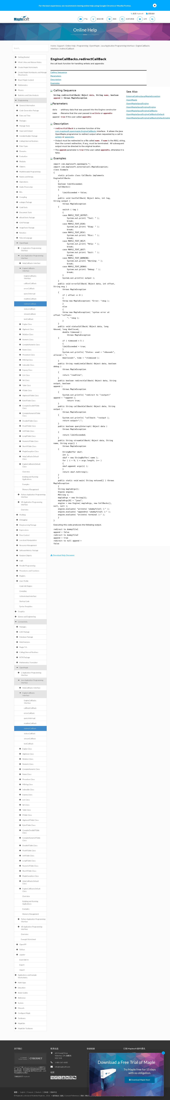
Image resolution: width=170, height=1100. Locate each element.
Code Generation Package (29, 110)
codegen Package (25, 202)
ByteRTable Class (28, 401)
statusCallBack (29, 309)
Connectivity (23, 622)
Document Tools (25, 212)
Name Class (26, 350)
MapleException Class (30, 451)
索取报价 (151, 14)
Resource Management (28, 545)
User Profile (23, 581)
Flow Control (24, 535)
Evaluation (23, 156)
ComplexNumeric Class (31, 344)
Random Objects (25, 555)
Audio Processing (25, 187)
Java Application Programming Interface (118, 45)
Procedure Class (28, 355)
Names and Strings (26, 177)
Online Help (70, 45)
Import (22, 970)
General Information (27, 105)
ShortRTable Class (29, 446)
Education (21, 988)
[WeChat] (74, 1077)
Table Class (26, 385)
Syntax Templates (25, 606)
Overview (26, 472)
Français (30, 1092)
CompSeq (23, 591)
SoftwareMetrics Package (28, 550)
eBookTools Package (27, 217)
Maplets (22, 576)
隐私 (62, 1096)
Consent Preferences (72, 1096)
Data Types (23, 146)
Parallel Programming (27, 566)
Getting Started (23, 57)
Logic (21, 561)
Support (60, 45)
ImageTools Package (26, 228)
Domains (22, 151)
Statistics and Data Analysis (28, 95)
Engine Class (27, 324)
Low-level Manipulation (28, 540)
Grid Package (24, 222)
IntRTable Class (28, 431)
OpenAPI (22, 944)
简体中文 (53, 1092)
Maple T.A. (23, 647)
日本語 (45, 1092)
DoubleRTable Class (29, 421)
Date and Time (24, 116)
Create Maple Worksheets (28, 67)
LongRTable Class (29, 436)
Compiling (23, 197)
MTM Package (24, 657)
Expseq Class (27, 370)
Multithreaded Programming (29, 172)
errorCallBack (29, 288)
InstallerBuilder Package (28, 136)
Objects (22, 166)
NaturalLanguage (25, 238)
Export (21, 965)
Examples (25, 484)
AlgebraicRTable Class (30, 395)
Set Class (25, 380)
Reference (22, 998)
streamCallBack (30, 314)
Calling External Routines (28, 141)
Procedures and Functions (29, 571)
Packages (22, 121)
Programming (23, 100)
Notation (22, 233)
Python (22, 949)
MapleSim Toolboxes (25, 1028)
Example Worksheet (28, 939)
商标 (82, 1096)
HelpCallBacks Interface (31, 263)
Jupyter (22, 955)
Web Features (24, 642)
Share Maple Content (26, 80)
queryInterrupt (29, 294)
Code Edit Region (25, 586)
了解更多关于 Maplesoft (22, 1076)
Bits (20, 192)
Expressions (24, 530)
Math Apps (22, 982)
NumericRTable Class (30, 441)
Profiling (22, 515)
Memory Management (30, 489)
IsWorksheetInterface (27, 596)
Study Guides (23, 993)
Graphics (21, 611)
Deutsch (38, 1092)
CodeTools (23, 207)
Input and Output (26, 131)
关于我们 (18, 1048)
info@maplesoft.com (62, 1067)
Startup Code (24, 601)
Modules (22, 161)
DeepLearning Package (27, 525)
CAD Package (24, 632)
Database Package (26, 637)
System (20, 1003)
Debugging (23, 520)
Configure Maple (24, 1013)
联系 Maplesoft (138, 14)
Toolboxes (22, 1018)
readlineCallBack (30, 299)
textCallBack (28, 319)
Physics (21, 90)
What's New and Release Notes (29, 62)
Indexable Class (28, 365)
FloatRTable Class (29, 426)
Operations (23, 182)
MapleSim (21, 1023)
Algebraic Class (28, 329)
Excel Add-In (24, 960)
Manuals (21, 1008)
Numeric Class (27, 339)
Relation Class (27, 334)
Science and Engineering (27, 617)
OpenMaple (23, 243)
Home (53, 45)
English (22, 1092)
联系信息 (54, 1048)
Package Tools (24, 126)
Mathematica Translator (28, 662)
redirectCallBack (30, 304)
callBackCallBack (30, 283)
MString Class (27, 360)
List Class (26, 375)
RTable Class (27, 390)
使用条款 (56, 1096)
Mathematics (23, 85)
